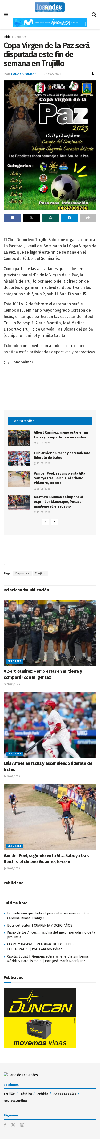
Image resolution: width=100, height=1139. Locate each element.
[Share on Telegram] (69, 218)
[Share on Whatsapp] (50, 218)
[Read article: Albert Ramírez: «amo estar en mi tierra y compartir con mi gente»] (19, 438)
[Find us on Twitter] (13, 1125)
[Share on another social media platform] (88, 218)
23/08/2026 (43, 443)
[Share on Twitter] (31, 218)
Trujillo (40, 573)
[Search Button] (94, 14)
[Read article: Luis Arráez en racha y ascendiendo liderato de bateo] (19, 458)
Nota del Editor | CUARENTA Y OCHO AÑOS (39, 925)
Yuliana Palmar (24, 73)
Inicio (7, 36)
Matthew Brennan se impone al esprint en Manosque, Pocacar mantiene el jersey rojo (58, 502)
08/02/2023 (52, 73)
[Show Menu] (6, 14)
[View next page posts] (54, 522)
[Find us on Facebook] (5, 1125)
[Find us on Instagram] (22, 1125)
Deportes (21, 36)
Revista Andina (15, 1100)
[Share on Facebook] (12, 218)
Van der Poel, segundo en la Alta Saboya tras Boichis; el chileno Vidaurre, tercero (59, 478)
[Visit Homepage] (50, 7)
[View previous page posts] (45, 522)
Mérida (42, 1093)
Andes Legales (65, 1093)
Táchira (26, 1093)
